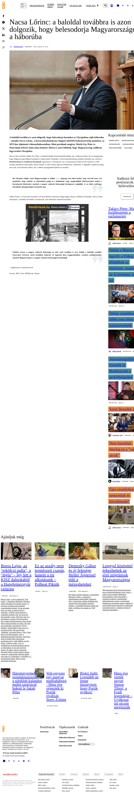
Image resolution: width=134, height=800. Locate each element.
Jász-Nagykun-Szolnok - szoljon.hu (95, 779)
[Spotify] (23, 761)
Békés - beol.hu (42, 785)
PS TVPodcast (83, 731)
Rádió (121, 774)
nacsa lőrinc (128, 147)
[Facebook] (123, 5)
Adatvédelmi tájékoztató (63, 732)
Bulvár (97, 774)
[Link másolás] (3, 47)
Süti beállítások (84, 744)
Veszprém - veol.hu (114, 785)
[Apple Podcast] (28, 761)
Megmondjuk (37, 5)
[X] (127, 5)
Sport (116, 713)
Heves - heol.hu (66, 791)
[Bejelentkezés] (111, 5)
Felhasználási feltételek (67, 741)
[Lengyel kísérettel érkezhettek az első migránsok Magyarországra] (117, 551)
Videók (80, 735)
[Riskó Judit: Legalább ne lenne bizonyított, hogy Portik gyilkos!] (73, 673)
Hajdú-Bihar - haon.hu (67, 788)
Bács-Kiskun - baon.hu (44, 779)
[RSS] (19, 761)
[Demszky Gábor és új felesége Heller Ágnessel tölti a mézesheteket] (84, 551)
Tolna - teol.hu (113, 779)
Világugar (75, 5)
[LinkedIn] (3, 34)
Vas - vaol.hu (113, 782)
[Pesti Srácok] (9, 5)
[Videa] (118, 5)
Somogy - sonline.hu (91, 788)
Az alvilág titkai (52, 705)
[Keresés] (105, 6)
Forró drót (50, 5)
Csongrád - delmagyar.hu (44, 791)
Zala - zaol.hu (113, 788)
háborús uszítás (114, 140)
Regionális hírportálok (46, 774)
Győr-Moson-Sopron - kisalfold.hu (71, 785)
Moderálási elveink (65, 745)
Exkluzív (16, 698)
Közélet (62, 774)
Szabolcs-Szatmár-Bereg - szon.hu (94, 791)
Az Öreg (124, 243)
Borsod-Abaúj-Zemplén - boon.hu (46, 788)
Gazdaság (74, 774)
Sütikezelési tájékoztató (67, 737)
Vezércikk (127, 435)
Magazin (86, 774)
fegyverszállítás (114, 144)
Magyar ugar (61, 5)
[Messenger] (3, 22)
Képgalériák (82, 740)
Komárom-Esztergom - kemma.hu (94, 782)
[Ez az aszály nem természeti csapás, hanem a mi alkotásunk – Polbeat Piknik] (50, 551)
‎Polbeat (37, 591)
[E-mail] (3, 41)
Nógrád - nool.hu (90, 785)
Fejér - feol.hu (65, 782)
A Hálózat (4, 595)
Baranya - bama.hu (43, 782)
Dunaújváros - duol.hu (67, 779)
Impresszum (44, 731)
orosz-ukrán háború (115, 147)
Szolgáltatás (109, 774)
